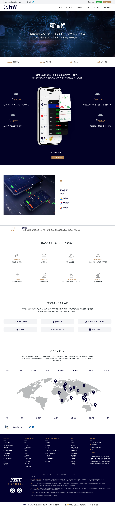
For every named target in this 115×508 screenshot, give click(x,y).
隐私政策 (73, 442)
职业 (5, 461)
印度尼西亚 (106, 370)
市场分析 (79, 8)
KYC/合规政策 (74, 448)
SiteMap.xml (61, 505)
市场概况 (73, 464)
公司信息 (96, 8)
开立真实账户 (57, 157)
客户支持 (52, 505)
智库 (88, 8)
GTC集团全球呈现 (8, 450)
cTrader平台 (27, 464)
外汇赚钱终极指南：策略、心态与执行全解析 (100, 456)
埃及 (22, 418)
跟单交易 (47, 442)
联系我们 (6, 464)
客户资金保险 (7, 456)
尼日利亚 (73, 418)
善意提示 (73, 458)
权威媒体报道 (78, 505)
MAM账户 (47, 448)
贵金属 (26, 445)
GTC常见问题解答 (8, 458)
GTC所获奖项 (7, 453)
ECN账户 (66, 208)
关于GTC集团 (7, 442)
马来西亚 (75, 370)
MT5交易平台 (27, 461)
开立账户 (99, 2)
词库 (66, 505)
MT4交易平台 (27, 458)
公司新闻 (73, 461)
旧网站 (56, 505)
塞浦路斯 (38, 418)
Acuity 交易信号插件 (50, 453)
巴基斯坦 (61, 370)
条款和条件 (73, 456)
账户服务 (69, 8)
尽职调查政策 (74, 453)
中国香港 (90, 370)
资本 (25, 442)
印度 (6, 418)
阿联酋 (7, 370)
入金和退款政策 (74, 450)
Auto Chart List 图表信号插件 (52, 450)
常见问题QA (107, 8)
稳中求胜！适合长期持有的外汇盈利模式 (99, 463)
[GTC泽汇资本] (11, 7)
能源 (25, 450)
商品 (25, 453)
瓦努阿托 (34, 370)
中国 (20, 370)
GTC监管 (6, 448)
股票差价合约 (27, 448)
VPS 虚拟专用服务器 (50, 458)
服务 (37, 505)
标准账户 (66, 198)
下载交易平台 (27, 466)
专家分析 (47, 456)
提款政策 (73, 445)
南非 (108, 418)
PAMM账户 (48, 445)
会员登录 (91, 2)
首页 (60, 8)
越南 (47, 370)
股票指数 (26, 456)
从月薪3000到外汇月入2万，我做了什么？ (100, 459)
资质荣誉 (71, 505)
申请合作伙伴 (107, 2)
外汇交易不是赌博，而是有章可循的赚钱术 (100, 461)
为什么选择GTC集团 (8, 445)
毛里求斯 (91, 418)
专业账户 (66, 203)
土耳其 (56, 418)
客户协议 (47, 461)
